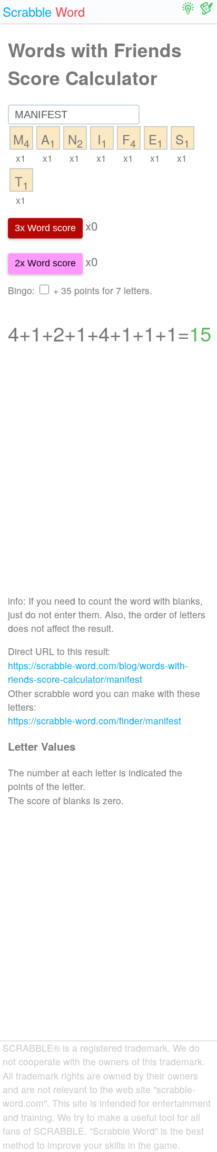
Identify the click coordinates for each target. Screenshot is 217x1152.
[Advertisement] (108, 476)
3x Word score (45, 228)
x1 (21, 157)
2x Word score (45, 263)
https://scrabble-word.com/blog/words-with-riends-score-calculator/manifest (98, 672)
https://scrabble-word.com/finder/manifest (94, 720)
